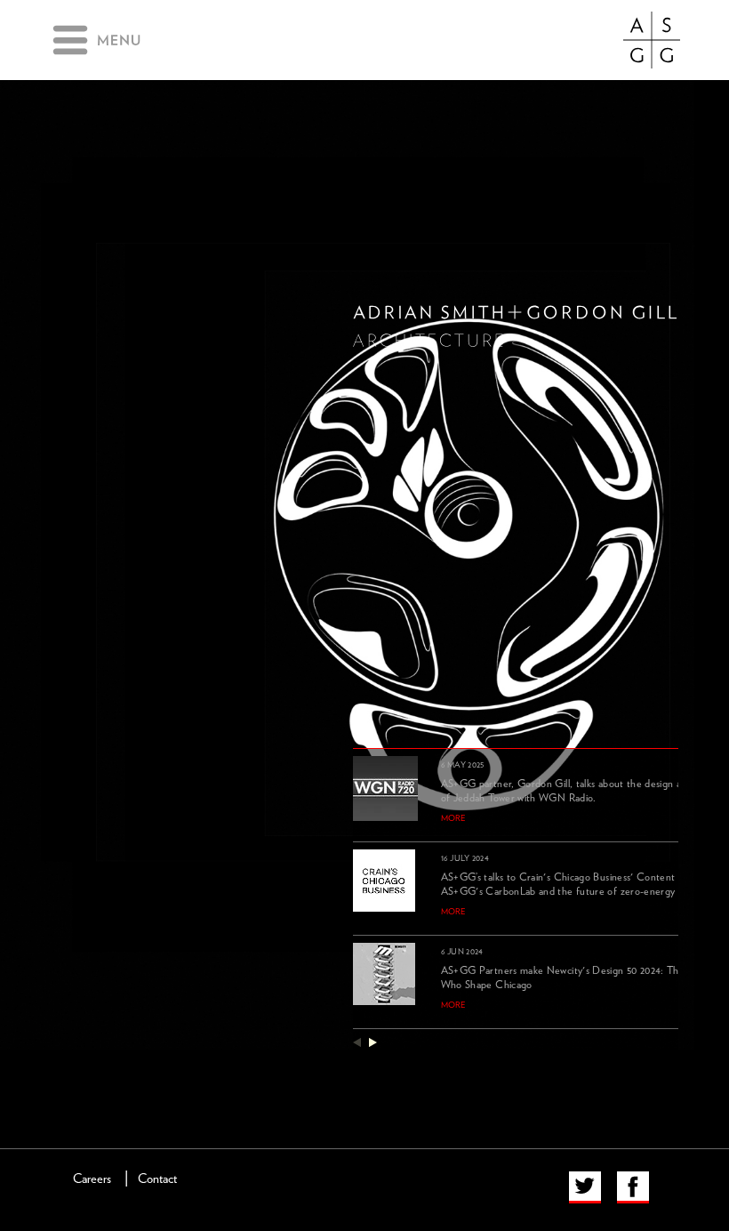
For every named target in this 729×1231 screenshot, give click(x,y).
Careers (92, 1179)
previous (357, 1042)
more (453, 818)
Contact (157, 1179)
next (373, 1042)
